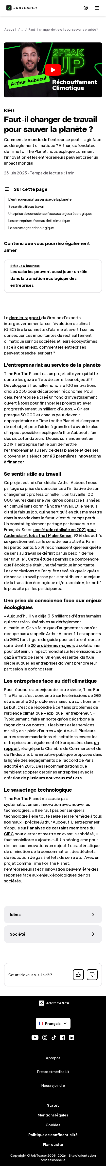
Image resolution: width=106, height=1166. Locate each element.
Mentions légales (53, 1115)
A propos (53, 1058)
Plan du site (53, 1144)
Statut (53, 1105)
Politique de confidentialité (53, 1134)
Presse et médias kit (53, 1071)
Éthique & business (25, 266)
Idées (9, 110)
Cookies (53, 1125)
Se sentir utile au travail (26, 206)
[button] (53, 69)
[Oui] (78, 974)
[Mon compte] (85, 8)
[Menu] (97, 8)
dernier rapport (25, 317)
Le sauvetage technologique (31, 227)
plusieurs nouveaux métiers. (55, 777)
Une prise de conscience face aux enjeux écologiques (50, 213)
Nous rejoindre (53, 1085)
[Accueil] (20, 8)
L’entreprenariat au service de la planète (39, 199)
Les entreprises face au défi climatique (39, 220)
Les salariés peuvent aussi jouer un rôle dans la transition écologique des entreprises (49, 278)
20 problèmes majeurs (53, 645)
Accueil (10, 29)
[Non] (92, 974)
